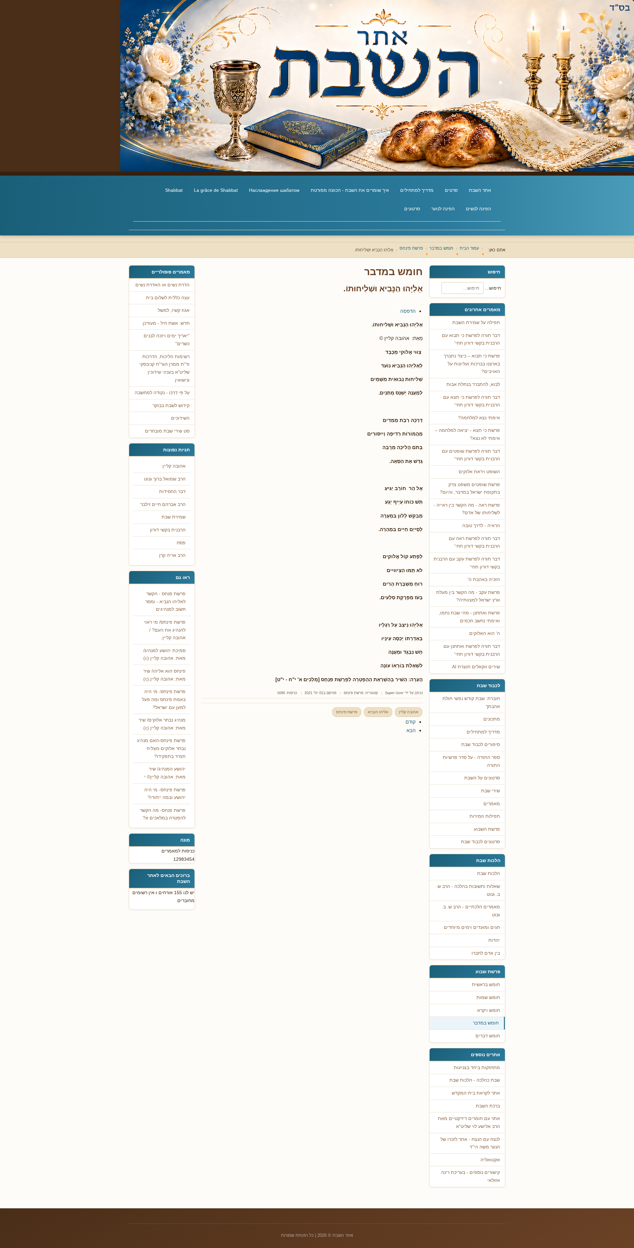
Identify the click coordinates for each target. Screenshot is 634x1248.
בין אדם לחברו (486, 953)
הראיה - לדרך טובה (481, 525)
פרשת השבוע (487, 829)
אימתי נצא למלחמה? (479, 417)
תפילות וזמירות (485, 816)
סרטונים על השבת (482, 777)
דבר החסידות (172, 491)
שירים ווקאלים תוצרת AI (476, 666)
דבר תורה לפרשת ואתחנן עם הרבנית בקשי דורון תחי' (471, 650)
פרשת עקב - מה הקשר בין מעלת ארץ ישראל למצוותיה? (468, 596)
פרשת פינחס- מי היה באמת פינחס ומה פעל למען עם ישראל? (164, 699)
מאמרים (491, 803)
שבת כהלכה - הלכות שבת (474, 1080)
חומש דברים (488, 1035)
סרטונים (412, 208)
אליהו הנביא (378, 712)
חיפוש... (493, 288)
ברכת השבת (488, 1105)
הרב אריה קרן (172, 555)
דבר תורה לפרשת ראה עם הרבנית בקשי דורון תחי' (474, 542)
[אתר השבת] (317, 86)
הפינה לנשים (478, 208)
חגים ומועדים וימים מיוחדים (472, 927)
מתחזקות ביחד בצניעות (477, 1067)
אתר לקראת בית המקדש (476, 1093)
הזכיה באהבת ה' (484, 579)
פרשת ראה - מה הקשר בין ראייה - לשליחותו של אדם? (467, 509)
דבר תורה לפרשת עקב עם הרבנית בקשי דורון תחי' (467, 563)
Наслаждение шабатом (274, 190)
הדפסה (408, 311)
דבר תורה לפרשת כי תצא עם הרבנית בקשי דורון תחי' (471, 401)
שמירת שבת (173, 517)
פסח (181, 542)
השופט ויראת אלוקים (479, 471)
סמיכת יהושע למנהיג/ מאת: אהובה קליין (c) (164, 654)
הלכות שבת (488, 873)
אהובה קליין (408, 712)
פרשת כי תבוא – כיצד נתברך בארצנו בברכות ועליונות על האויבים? (472, 364)
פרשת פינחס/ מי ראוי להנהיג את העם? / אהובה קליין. (165, 630)
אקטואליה (490, 1159)
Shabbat (174, 190)
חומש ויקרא (488, 1010)
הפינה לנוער (443, 208)
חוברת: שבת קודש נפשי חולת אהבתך (471, 702)
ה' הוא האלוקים (484, 633)
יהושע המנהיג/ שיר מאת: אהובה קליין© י (165, 773)
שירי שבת (490, 790)
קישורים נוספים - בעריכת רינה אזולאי (470, 1176)
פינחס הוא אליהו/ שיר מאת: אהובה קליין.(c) (164, 675)
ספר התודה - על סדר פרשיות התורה (471, 761)
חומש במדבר (486, 1022)
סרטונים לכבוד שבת (480, 841)
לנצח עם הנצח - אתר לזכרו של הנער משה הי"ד (470, 1143)
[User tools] (422, 304)
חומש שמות (488, 997)
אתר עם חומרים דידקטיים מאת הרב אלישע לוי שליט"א (469, 1122)
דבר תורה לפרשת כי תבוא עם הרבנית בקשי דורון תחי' (471, 339)
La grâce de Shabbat (216, 190)
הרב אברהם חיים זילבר (163, 504)
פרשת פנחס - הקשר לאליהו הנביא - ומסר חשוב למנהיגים (165, 601)
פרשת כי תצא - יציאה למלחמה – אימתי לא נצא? (467, 434)
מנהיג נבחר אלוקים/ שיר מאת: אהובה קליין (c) (162, 724)
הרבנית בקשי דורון (168, 529)
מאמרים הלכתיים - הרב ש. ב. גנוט (471, 910)
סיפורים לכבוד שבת (480, 744)
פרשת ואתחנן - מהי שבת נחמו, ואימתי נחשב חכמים (469, 616)
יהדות (494, 940)
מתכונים (491, 719)
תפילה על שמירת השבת (476, 322)
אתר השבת (480, 190)
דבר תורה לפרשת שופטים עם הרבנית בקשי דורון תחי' (471, 455)
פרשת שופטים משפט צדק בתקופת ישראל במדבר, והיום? (470, 488)
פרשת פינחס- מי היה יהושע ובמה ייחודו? (165, 793)
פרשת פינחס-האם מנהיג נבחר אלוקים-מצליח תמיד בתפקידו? (161, 748)
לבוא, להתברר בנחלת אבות (473, 384)
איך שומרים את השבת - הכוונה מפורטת (350, 190)
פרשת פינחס (354, 693)
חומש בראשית (486, 984)
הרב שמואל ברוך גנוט (165, 479)
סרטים (451, 190)
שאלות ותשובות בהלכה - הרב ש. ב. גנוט (468, 890)
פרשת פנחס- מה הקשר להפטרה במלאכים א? (163, 814)
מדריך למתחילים (417, 190)
